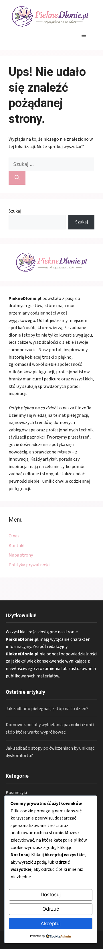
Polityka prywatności (29, 565)
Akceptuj (51, 923)
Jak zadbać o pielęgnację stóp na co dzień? (47, 709)
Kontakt (17, 546)
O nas (14, 536)
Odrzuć (50, 909)
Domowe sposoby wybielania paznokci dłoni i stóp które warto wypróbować (50, 728)
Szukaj (15, 211)
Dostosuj (51, 894)
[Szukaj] (17, 178)
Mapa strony (21, 555)
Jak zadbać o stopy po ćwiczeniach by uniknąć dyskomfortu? (50, 752)
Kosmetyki (16, 792)
